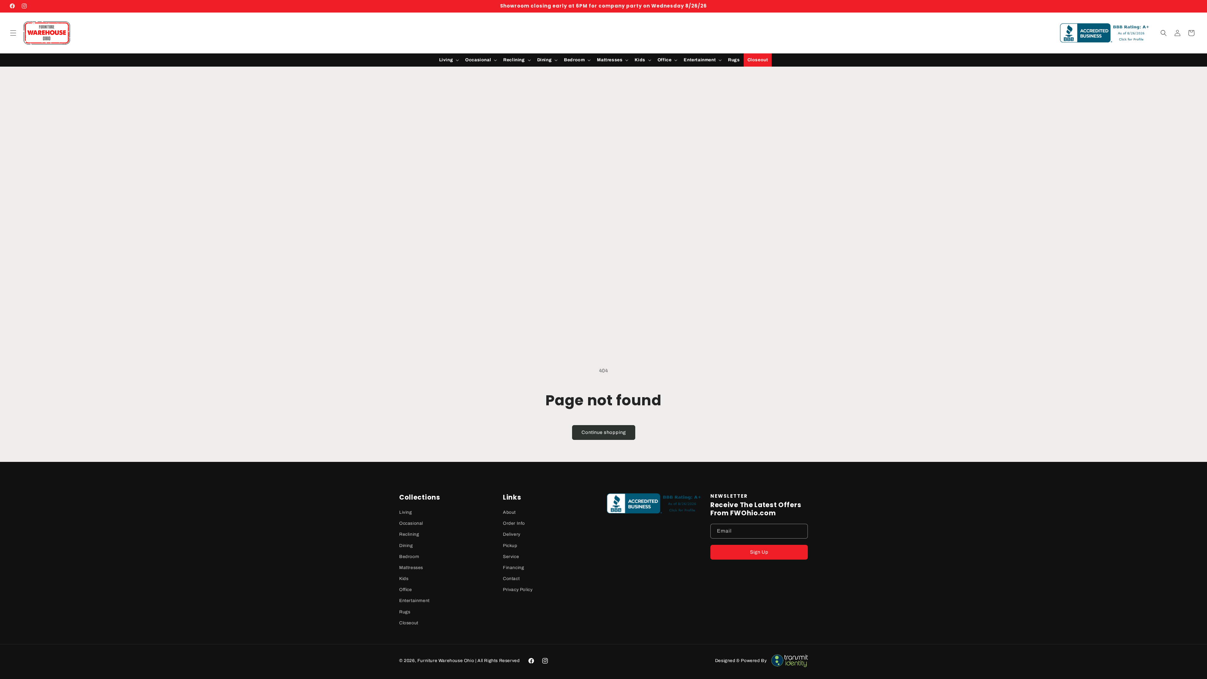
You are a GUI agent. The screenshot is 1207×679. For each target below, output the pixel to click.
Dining (406, 545)
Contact (511, 578)
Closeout (408, 623)
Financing (513, 567)
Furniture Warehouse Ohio (445, 660)
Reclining (409, 534)
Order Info (514, 523)
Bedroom (409, 556)
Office (405, 589)
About (509, 512)
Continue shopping (603, 432)
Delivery (512, 534)
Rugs (404, 612)
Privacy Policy (517, 589)
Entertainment (414, 600)
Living (405, 512)
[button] (13, 33)
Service (511, 556)
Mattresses (411, 567)
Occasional (411, 523)
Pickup (510, 545)
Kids (403, 578)
